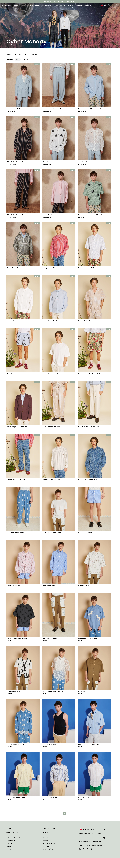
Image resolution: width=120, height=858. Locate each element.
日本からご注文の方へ (49, 849)
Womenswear (47, 5)
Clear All (26, 59)
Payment (45, 840)
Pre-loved (79, 5)
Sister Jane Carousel (13, 838)
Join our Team (10, 846)
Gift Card (46, 846)
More (87, 5)
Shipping (45, 832)
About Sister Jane (12, 832)
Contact (9, 843)
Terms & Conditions (49, 843)
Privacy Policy (10, 849)
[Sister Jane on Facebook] (84, 849)
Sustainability (10, 840)
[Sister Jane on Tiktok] (91, 849)
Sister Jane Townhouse (13, 835)
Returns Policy (47, 835)
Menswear (60, 5)
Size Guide (46, 838)
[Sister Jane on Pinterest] (88, 849)
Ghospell (70, 5)
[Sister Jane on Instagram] (80, 849)
